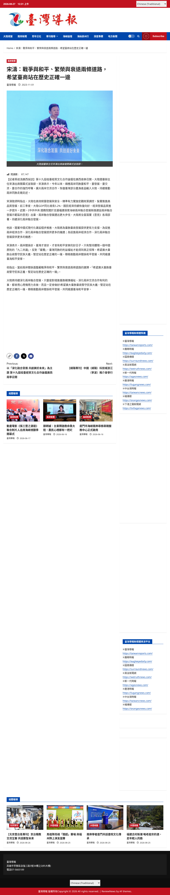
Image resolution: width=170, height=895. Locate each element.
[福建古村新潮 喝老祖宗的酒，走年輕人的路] (145, 817)
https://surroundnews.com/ (138, 360)
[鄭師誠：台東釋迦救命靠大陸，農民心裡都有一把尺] (59, 410)
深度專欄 (98, 36)
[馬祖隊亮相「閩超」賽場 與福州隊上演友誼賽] (65, 817)
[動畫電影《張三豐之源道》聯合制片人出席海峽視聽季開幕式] (23, 410)
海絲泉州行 (83, 36)
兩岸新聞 (22, 36)
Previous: (29, 370)
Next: (90, 368)
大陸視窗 (8, 36)
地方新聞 (112, 36)
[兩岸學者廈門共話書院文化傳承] (105, 817)
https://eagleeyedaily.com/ (137, 352)
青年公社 (36, 36)
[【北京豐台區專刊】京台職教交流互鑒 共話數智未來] (25, 817)
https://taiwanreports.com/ (138, 344)
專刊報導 (50, 36)
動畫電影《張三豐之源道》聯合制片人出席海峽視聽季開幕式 (23, 430)
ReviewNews (109, 891)
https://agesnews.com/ (135, 376)
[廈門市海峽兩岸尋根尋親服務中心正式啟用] (96, 410)
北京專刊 (14, 825)
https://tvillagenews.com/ (137, 408)
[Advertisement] (60, 327)
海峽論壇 (67, 36)
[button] (138, 36)
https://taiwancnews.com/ (137, 392)
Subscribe (158, 36)
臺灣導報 (11, 84)
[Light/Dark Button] (131, 36)
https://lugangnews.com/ (137, 384)
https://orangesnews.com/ (137, 400)
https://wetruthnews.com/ (137, 368)
